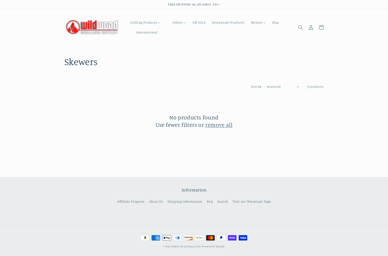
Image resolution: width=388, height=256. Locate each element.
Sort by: (256, 86)
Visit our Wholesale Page (252, 201)
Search (223, 201)
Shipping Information (185, 201)
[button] (300, 27)
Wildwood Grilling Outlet (186, 246)
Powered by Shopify (213, 246)
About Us (156, 201)
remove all (218, 124)
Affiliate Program (131, 201)
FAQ (210, 201)
